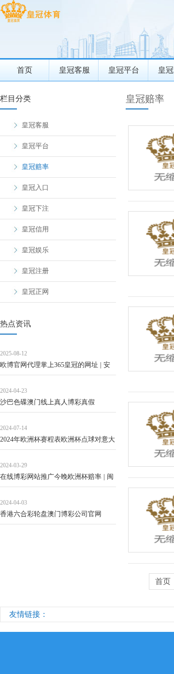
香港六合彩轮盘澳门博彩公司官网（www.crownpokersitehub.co (51, 517)
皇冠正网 (35, 291)
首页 (24, 70)
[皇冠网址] (30, 22)
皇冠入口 (35, 187)
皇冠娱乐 (35, 250)
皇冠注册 (35, 271)
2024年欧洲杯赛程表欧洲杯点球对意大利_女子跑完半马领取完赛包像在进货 (57, 443)
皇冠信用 (35, 229)
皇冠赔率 (35, 166)
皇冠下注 (35, 208)
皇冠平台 (123, 70)
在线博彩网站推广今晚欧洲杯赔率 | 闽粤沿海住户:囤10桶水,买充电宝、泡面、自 (57, 480)
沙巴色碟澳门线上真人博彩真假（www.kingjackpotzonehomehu (47, 405)
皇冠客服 (74, 70)
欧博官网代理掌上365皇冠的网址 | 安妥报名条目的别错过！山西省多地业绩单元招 (57, 368)
